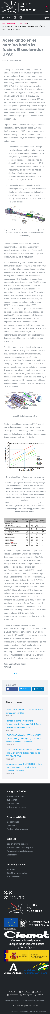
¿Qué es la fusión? (16, 796)
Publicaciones (14, 877)
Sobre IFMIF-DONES (16, 807)
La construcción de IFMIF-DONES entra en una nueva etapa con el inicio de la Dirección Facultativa (24, 767)
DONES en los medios (17, 873)
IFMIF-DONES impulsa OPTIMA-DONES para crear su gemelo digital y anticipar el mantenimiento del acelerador (24, 738)
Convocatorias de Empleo (20, 851)
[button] (47, 7)
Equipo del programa (17, 829)
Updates (16, 674)
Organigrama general (17, 844)
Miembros (12, 825)
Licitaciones (13, 855)
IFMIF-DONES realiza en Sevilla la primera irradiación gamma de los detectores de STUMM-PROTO (24, 753)
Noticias (11, 869)
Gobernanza (13, 822)
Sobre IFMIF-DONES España (20, 847)
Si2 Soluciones (39, 1000)
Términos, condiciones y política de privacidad (28, 1011)
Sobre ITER (12, 800)
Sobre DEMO (13, 803)
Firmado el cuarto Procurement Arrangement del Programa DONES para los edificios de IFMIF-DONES (23, 724)
